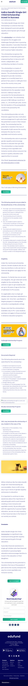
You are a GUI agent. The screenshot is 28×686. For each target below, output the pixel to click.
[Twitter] (11, 656)
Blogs (5, 8)
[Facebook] (9, 656)
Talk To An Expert (14, 581)
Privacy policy (16, 675)
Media (19, 662)
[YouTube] (14, 656)
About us (12, 662)
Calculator (20, 665)
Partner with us (21, 667)
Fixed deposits (5, 664)
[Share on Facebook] (10, 625)
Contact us (12, 665)
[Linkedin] (18, 656)
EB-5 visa (4, 667)
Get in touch (14, 619)
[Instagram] (16, 656)
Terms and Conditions (8, 675)
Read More (6, 192)
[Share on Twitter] (15, 625)
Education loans (5, 665)
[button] (24, 1)
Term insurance (5, 669)
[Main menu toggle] (1, 1)
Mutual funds (5, 662)
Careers (11, 664)
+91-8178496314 (16, 645)
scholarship (8, 37)
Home (2, 8)
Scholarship (5, 534)
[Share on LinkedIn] (13, 625)
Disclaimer (22, 675)
